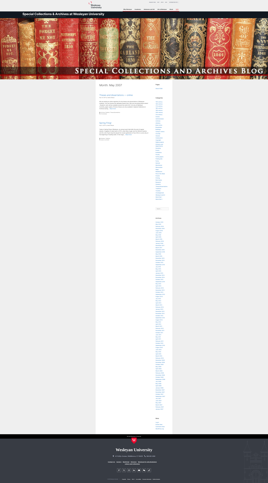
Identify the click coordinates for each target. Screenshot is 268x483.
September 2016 (160, 252)
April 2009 (158, 368)
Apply (162, 2)
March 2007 (159, 405)
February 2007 (160, 407)
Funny (157, 161)
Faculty (158, 154)
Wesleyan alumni (160, 195)
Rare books (159, 180)
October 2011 (159, 332)
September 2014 (160, 281)
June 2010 (158, 349)
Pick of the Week (160, 173)
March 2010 (159, 356)
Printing (158, 178)
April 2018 (158, 237)
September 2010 (160, 345)
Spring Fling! (105, 123)
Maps (157, 169)
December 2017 (160, 245)
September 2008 (160, 379)
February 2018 (160, 241)
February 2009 (160, 373)
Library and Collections (132, 464)
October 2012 (159, 315)
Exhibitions (159, 152)
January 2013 (159, 309)
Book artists (159, 125)
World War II (159, 199)
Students (107, 112)
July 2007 (158, 398)
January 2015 (159, 273)
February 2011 (159, 341)
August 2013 (159, 296)
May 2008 (158, 383)
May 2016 (158, 254)
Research (158, 182)
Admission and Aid (149, 9)
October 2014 (159, 279)
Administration (160, 119)
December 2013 (160, 290)
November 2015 (160, 260)
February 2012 (160, 328)
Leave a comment (105, 139)
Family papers (159, 156)
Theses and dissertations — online (116, 95)
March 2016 (159, 256)
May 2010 (158, 351)
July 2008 (158, 381)
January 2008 (159, 388)
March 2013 (159, 305)
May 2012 (158, 322)
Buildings (158, 129)
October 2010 (159, 343)
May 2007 (158, 402)
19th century (159, 110)
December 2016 (160, 249)
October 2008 (159, 377)
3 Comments (104, 113)
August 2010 (159, 347)
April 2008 (158, 385)
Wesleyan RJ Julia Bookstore (147, 462)
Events (157, 150)
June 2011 (158, 334)
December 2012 (160, 311)
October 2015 (159, 262)
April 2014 (158, 286)
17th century (159, 106)
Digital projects (160, 142)
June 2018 (158, 232)
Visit (158, 2)
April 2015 (158, 271)
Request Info (152, 2)
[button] (177, 9)
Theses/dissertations (115, 112)
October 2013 (159, 292)
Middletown (159, 171)
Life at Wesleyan (162, 9)
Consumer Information (146, 479)
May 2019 (158, 224)
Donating (158, 148)
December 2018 (160, 228)
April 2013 (158, 303)
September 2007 (160, 396)
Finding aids (159, 159)
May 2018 (158, 235)
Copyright (158, 140)
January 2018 (159, 243)
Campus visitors (160, 131)
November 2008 (160, 375)
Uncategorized (160, 193)
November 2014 (160, 277)
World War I (159, 197)
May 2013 (158, 300)
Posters (158, 176)
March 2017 (159, 247)
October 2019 (159, 222)
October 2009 (159, 364)
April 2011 (158, 339)
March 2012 (159, 326)
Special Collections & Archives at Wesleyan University (63, 14)
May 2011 (158, 337)
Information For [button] (173, 2)
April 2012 (158, 324)
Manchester (159, 165)
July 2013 (158, 298)
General (158, 163)
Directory (134, 462)
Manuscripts (159, 167)
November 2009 (160, 362)
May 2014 (158, 283)
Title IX (133, 479)
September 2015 (160, 264)
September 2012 (160, 317)
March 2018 (159, 239)
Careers (118, 462)
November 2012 (160, 313)
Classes (158, 136)
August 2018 (159, 230)
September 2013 (160, 294)
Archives (103, 112)
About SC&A (159, 88)
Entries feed (159, 424)
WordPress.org (160, 428)
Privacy (128, 479)
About (171, 9)
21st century (159, 114)
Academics (138, 9)
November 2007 (160, 392)
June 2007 (159, 400)
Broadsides (159, 127)
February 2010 (160, 358)
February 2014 (160, 288)
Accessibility (138, 479)
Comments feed (160, 426)
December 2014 (160, 275)
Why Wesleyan (127, 9)
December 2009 (160, 360)
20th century (159, 112)
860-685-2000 (151, 456)
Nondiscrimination (156, 479)
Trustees (158, 190)
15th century (159, 102)
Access (158, 116)
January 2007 (159, 409)
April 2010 (158, 354)
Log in (157, 422)
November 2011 (160, 330)
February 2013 (160, 307)
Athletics (158, 123)
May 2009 (158, 366)
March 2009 (159, 371)
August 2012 (159, 320)
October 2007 (159, 394)
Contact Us (111, 462)
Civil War (158, 133)
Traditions (108, 138)
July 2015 (158, 266)
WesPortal (126, 462)
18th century (159, 108)
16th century (159, 104)
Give (166, 2)
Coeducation (159, 138)
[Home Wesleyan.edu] (134, 441)
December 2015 (160, 258)
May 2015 (158, 269)
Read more (113, 108)
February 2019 (160, 226)
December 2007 (160, 390)
